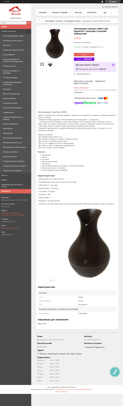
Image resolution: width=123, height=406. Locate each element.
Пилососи (6, 45)
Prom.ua (73, 387)
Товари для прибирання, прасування (12, 83)
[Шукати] (28, 23)
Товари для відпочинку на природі (13, 118)
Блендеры (7, 89)
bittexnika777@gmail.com (10, 228)
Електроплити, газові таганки (14, 147)
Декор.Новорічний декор (12, 138)
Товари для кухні (9, 66)
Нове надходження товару (13, 36)
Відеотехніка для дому (11, 94)
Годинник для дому (10, 103)
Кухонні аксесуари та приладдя (11, 72)
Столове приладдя (10, 77)
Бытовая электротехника (13, 40)
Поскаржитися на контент (64, 389)
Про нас (4, 175)
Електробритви (9, 54)
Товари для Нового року (12, 142)
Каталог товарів (60, 13)
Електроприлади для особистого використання (13, 60)
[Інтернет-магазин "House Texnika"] (15, 11)
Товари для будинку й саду (13, 50)
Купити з (80, 59)
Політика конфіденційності (83, 389)
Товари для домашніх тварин (14, 166)
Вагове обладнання (10, 124)
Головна (42, 13)
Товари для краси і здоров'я (13, 161)
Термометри (8, 133)
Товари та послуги (8, 31)
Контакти (91, 13)
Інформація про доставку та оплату (12, 185)
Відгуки (4, 180)
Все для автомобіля (10, 152)
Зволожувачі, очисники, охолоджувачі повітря (63, 21)
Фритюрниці (8, 128)
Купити (84, 54)
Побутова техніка (10, 156)
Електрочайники (9, 98)
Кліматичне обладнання (12, 108)
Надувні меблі (8, 112)
